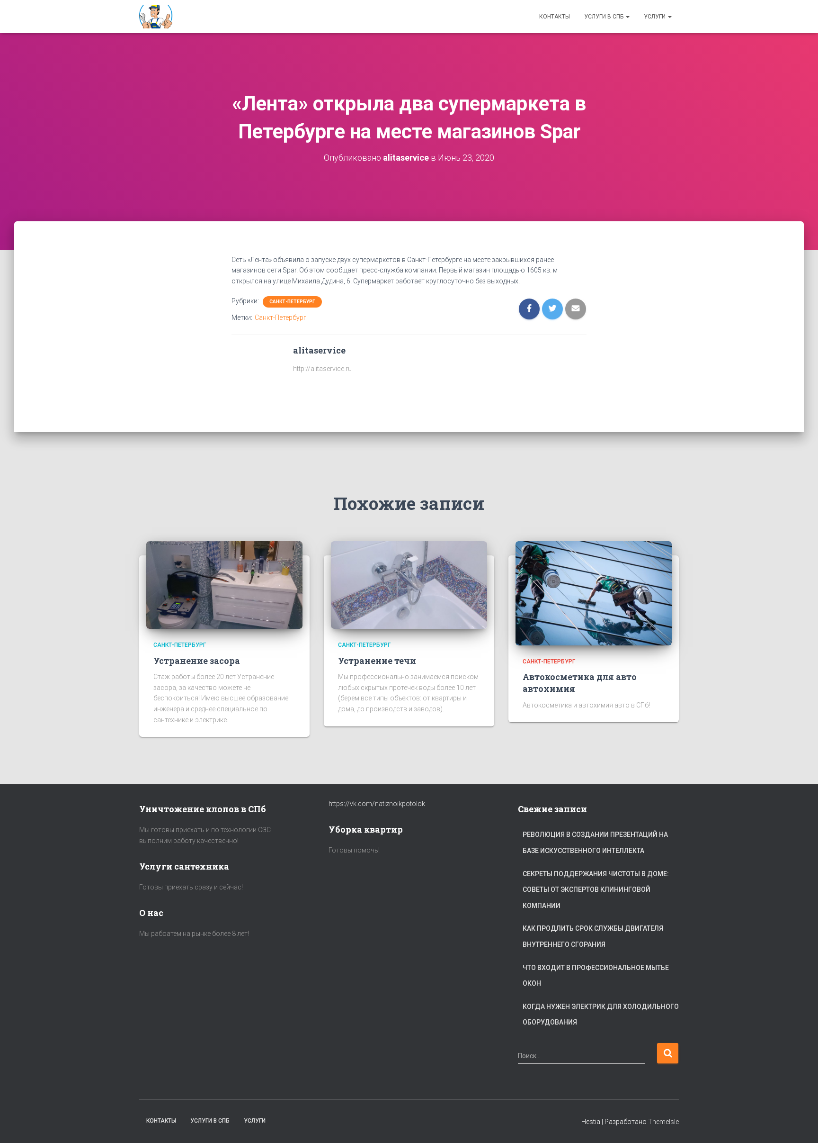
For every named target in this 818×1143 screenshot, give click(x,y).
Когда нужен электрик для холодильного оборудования (601, 1014)
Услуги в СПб (604, 16)
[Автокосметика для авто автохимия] (594, 593)
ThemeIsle (663, 1121)
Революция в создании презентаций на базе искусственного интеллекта (595, 842)
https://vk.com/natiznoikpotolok (377, 803)
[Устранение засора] (224, 584)
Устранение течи (377, 660)
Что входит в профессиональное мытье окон (596, 976)
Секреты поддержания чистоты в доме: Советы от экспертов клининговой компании (596, 889)
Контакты (554, 16)
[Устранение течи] (409, 584)
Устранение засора (196, 660)
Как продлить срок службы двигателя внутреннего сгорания (593, 936)
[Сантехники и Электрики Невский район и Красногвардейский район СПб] (157, 16)
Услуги (655, 16)
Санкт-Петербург (292, 301)
